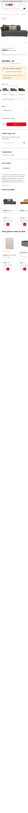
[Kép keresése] (24, 8)
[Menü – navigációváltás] (2, 5)
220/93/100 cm (7, 110)
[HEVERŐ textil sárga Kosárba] (24, 224)
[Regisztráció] (19, 5)
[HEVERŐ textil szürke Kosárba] (7, 224)
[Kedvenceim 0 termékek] (22, 5)
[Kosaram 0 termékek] (25, 5)
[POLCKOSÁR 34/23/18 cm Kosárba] (24, 269)
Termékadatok (6, 168)
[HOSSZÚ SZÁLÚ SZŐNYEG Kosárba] (7, 269)
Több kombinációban (9, 99)
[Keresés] (3, 8)
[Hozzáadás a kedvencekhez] (3, 124)
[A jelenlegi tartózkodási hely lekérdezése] (24, 143)
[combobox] (12, 143)
